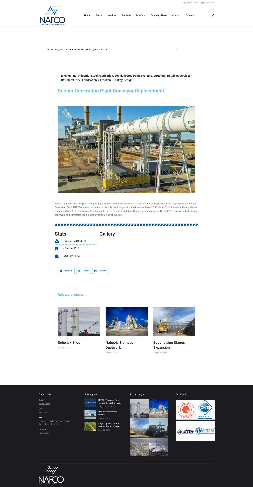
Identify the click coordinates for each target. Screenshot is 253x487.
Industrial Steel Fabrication (95, 75)
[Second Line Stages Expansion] (139, 428)
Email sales (44, 412)
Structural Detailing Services (171, 75)
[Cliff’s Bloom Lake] (159, 447)
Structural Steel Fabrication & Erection (86, 80)
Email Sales (209, 3)
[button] (66, 271)
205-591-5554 (192, 3)
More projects (186, 366)
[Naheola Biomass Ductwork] (159, 408)
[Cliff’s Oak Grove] (139, 447)
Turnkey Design (122, 80)
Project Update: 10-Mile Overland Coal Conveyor (109, 425)
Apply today (44, 433)
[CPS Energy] (159, 428)
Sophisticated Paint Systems (133, 75)
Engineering (68, 75)
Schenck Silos (69, 343)
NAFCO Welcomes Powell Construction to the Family (109, 401)
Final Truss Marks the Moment (107, 413)
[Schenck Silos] (139, 408)
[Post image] (79, 321)
